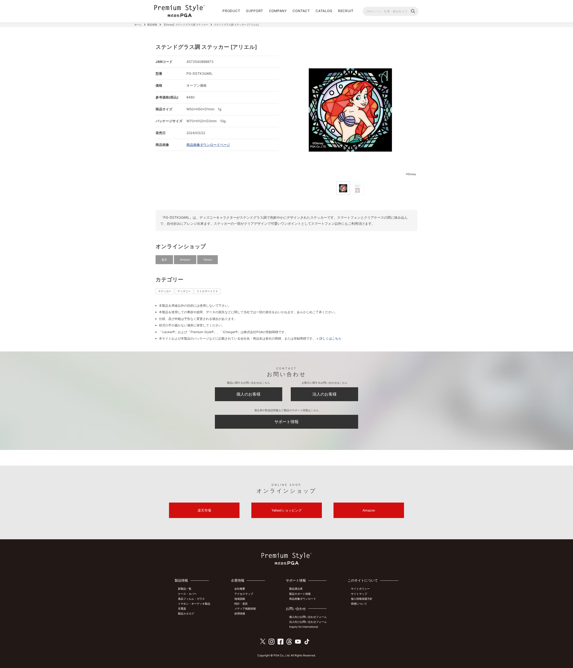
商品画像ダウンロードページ (208, 145)
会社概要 (239, 588)
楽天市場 (204, 510)
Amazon (185, 259)
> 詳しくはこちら (328, 338)
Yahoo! (207, 259)
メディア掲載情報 (245, 608)
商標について (359, 603)
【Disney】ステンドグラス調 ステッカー (185, 24)
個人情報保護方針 (361, 598)
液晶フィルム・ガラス (191, 598)
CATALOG (324, 11)
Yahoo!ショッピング (287, 510)
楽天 (164, 259)
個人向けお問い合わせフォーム (308, 617)
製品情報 (152, 24)
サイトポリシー (360, 588)
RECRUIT (346, 11)
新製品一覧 (184, 588)
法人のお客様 (324, 394)
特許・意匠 (241, 603)
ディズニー (184, 291)
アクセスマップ (243, 593)
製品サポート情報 (300, 593)
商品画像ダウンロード (302, 598)
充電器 (182, 608)
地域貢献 (239, 598)
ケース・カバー (187, 593)
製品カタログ (186, 613)
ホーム (138, 24)
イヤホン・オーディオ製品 (194, 603)
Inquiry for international (303, 626)
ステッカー (164, 291)
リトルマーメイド (207, 291)
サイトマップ (359, 593)
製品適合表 (296, 588)
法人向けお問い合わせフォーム (308, 621)
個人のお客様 (248, 394)
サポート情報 (286, 421)
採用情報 (239, 613)
